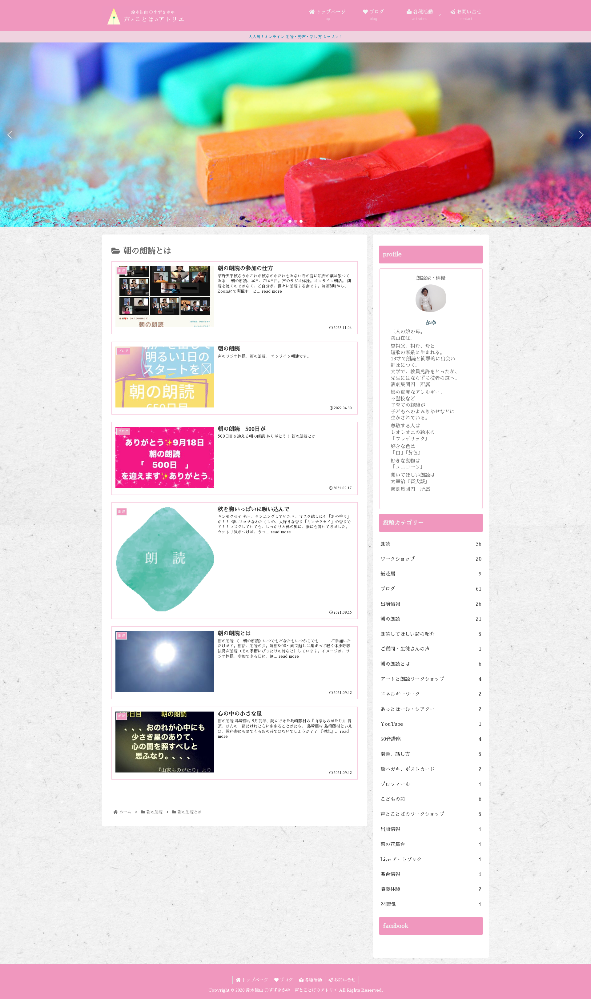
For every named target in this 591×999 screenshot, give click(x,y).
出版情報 (430, 829)
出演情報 (430, 604)
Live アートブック (430, 859)
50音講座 (430, 739)
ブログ (430, 589)
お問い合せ (344, 980)
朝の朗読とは (430, 664)
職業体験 (430, 889)
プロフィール (430, 784)
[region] (295, 134)
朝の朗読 (430, 619)
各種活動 (313, 980)
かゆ (430, 323)
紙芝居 (430, 574)
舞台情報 (430, 874)
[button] (9, 135)
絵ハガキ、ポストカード (430, 769)
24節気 (430, 904)
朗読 (430, 544)
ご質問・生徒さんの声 (430, 649)
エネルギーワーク (430, 694)
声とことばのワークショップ (430, 814)
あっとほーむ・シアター (430, 709)
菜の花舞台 (430, 844)
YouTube (430, 724)
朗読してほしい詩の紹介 (430, 634)
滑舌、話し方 (430, 754)
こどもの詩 (430, 799)
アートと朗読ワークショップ (430, 679)
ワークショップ (430, 559)
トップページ (254, 980)
